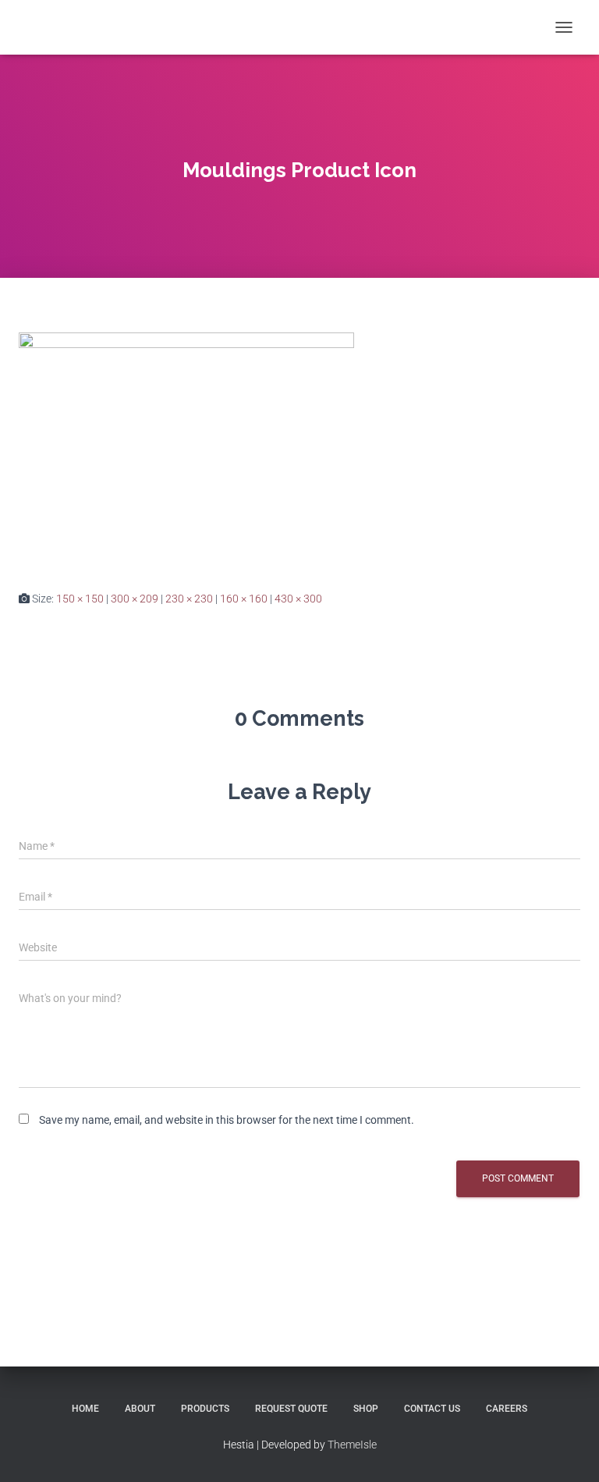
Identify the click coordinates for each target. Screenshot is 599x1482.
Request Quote (291, 1408)
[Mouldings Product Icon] (186, 448)
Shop (365, 1408)
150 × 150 (80, 598)
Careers (506, 1408)
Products (205, 1408)
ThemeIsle (352, 1444)
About (140, 1408)
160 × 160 (244, 598)
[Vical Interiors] (60, 27)
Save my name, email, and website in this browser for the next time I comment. (226, 1120)
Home (85, 1408)
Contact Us (432, 1408)
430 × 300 (298, 598)
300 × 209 (134, 598)
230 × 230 (189, 598)
